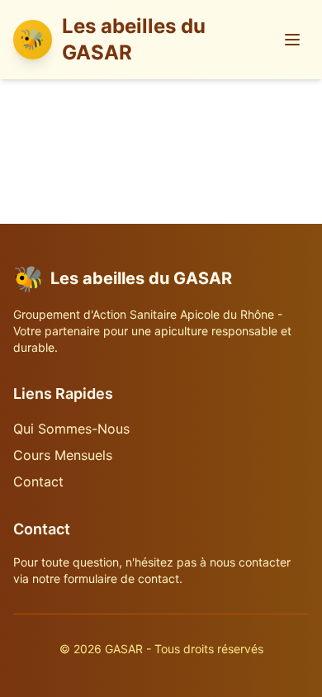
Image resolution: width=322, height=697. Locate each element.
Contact (38, 481)
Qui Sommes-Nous (71, 428)
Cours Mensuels (62, 455)
